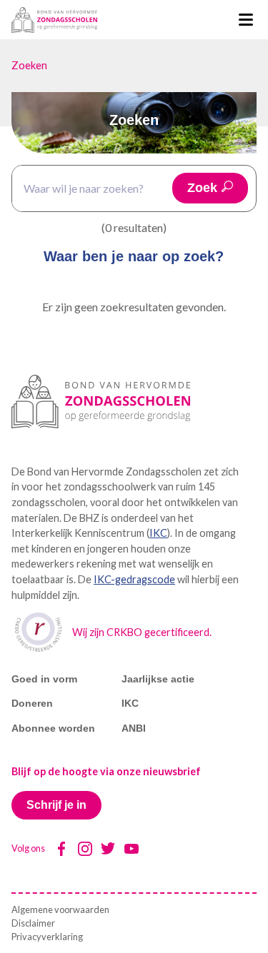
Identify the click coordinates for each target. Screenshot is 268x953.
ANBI (133, 728)
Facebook (61, 849)
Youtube (131, 849)
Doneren (32, 703)
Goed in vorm (44, 679)
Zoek (202, 188)
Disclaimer (33, 923)
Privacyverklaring (47, 936)
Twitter (108, 849)
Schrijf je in (56, 804)
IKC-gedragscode (134, 579)
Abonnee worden (53, 728)
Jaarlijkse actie (157, 679)
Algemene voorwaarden (60, 909)
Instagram (85, 849)
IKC (158, 533)
